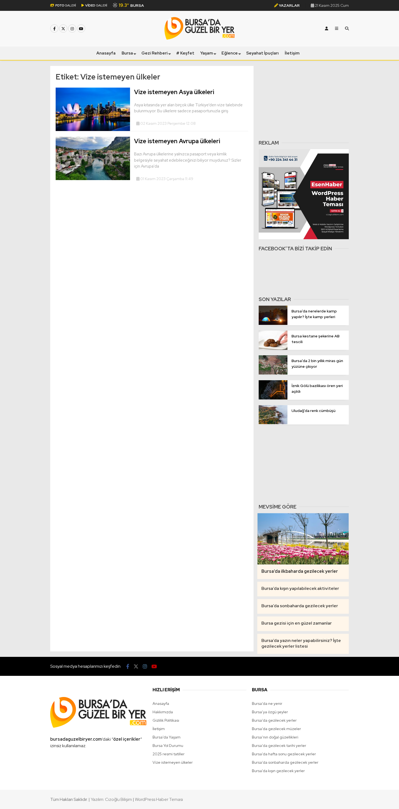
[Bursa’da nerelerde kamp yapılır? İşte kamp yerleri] (273, 323)
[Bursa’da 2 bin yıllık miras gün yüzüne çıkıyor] (273, 373)
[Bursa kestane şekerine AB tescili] (273, 348)
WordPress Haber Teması (159, 799)
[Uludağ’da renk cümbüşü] (273, 422)
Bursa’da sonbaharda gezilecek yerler (285, 762)
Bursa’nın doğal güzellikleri (275, 737)
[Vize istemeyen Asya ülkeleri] (93, 129)
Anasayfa (106, 53)
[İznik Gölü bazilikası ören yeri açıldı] (273, 398)
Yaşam (206, 53)
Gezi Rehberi (154, 53)
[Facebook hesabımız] (54, 29)
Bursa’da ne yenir (267, 703)
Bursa (127, 53)
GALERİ (65, 5)
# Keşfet (185, 53)
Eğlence (229, 53)
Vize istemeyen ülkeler (173, 762)
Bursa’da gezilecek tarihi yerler (279, 745)
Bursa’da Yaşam (166, 737)
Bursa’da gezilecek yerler (274, 720)
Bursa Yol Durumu (168, 745)
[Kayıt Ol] (326, 28)
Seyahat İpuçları (262, 53)
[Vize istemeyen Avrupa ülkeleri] (93, 178)
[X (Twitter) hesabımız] (63, 29)
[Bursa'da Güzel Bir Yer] (199, 38)
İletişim (292, 53)
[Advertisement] (304, 100)
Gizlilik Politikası (166, 720)
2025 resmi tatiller (169, 754)
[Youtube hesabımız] (81, 29)
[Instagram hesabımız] (72, 29)
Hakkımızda (163, 711)
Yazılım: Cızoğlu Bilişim (111, 799)
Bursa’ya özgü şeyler (270, 711)
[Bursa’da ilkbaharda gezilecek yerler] (303, 538)
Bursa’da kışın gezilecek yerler (278, 770)
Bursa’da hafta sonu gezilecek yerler (284, 754)
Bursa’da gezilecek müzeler (276, 728)
